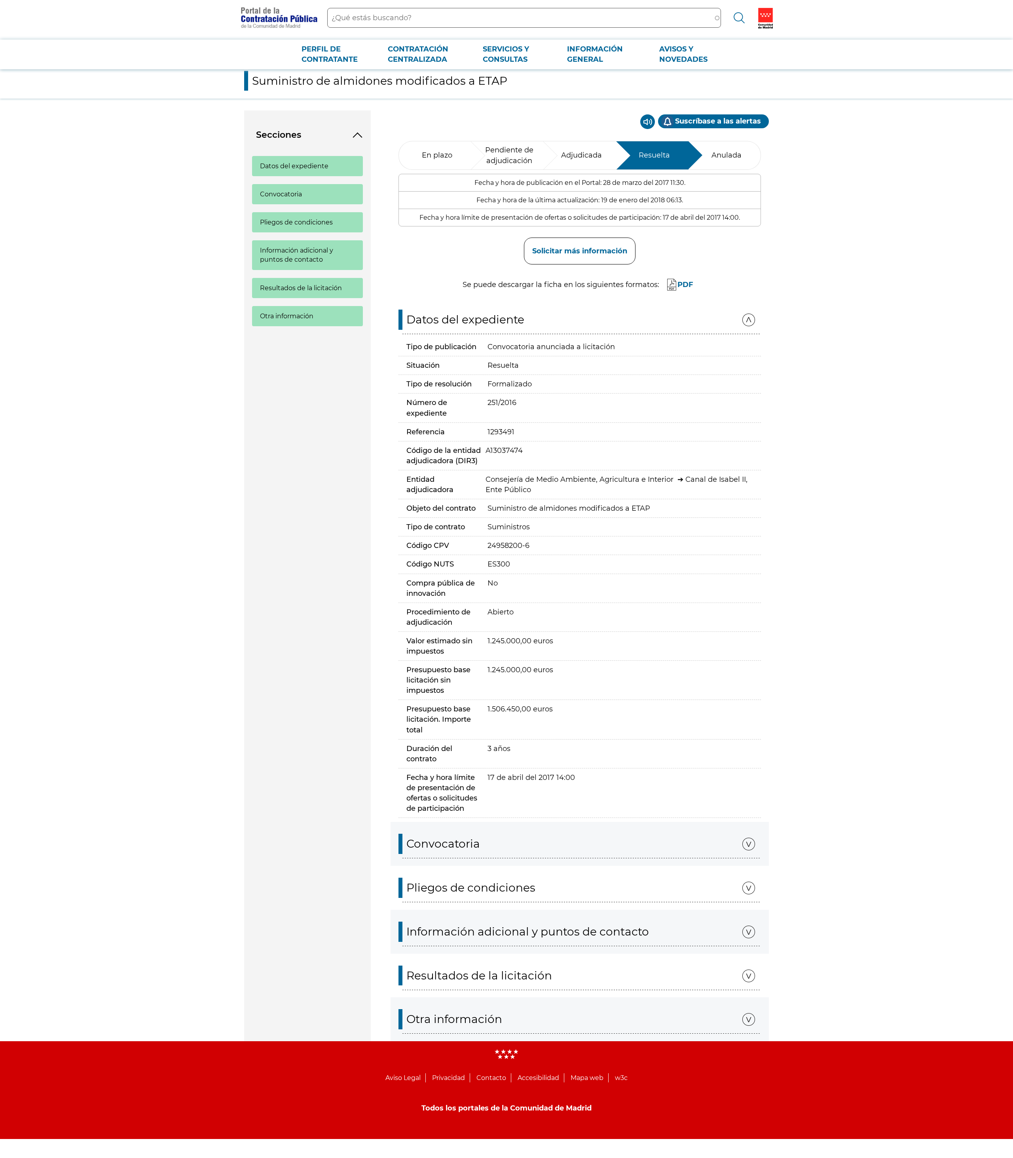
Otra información (286, 316)
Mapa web (587, 1078)
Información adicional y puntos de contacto (296, 255)
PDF (685, 284)
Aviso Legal (403, 1078)
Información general (595, 54)
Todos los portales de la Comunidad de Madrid (506, 1108)
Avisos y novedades (683, 54)
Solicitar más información (579, 251)
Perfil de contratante (330, 54)
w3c (621, 1078)
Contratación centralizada (418, 54)
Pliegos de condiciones (296, 222)
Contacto (491, 1078)
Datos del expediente (294, 166)
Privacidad (448, 1078)
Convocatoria (281, 194)
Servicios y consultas (506, 54)
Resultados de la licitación (301, 288)
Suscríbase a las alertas (718, 121)
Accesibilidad (538, 1078)
